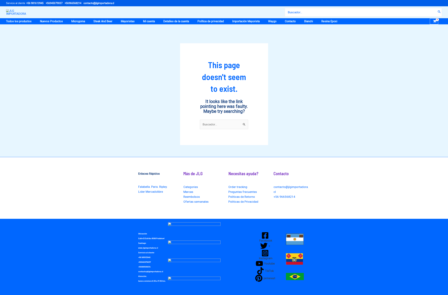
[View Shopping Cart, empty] (434, 21)
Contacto (290, 21)
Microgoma (78, 21)
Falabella (144, 186)
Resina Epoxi (329, 21)
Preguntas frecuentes (242, 192)
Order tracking (237, 187)
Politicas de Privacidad (243, 201)
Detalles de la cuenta (176, 21)
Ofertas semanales (196, 201)
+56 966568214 (284, 196)
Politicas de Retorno (241, 196)
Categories (190, 187)
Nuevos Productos (51, 21)
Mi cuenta (149, 21)
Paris (154, 186)
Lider (141, 191)
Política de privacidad (210, 21)
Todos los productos (18, 21)
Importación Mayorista (246, 21)
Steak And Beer (102, 21)
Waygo (272, 21)
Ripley (163, 186)
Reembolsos (191, 196)
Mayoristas (128, 21)
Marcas (188, 192)
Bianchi (308, 21)
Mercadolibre (154, 191)
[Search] (439, 12)
